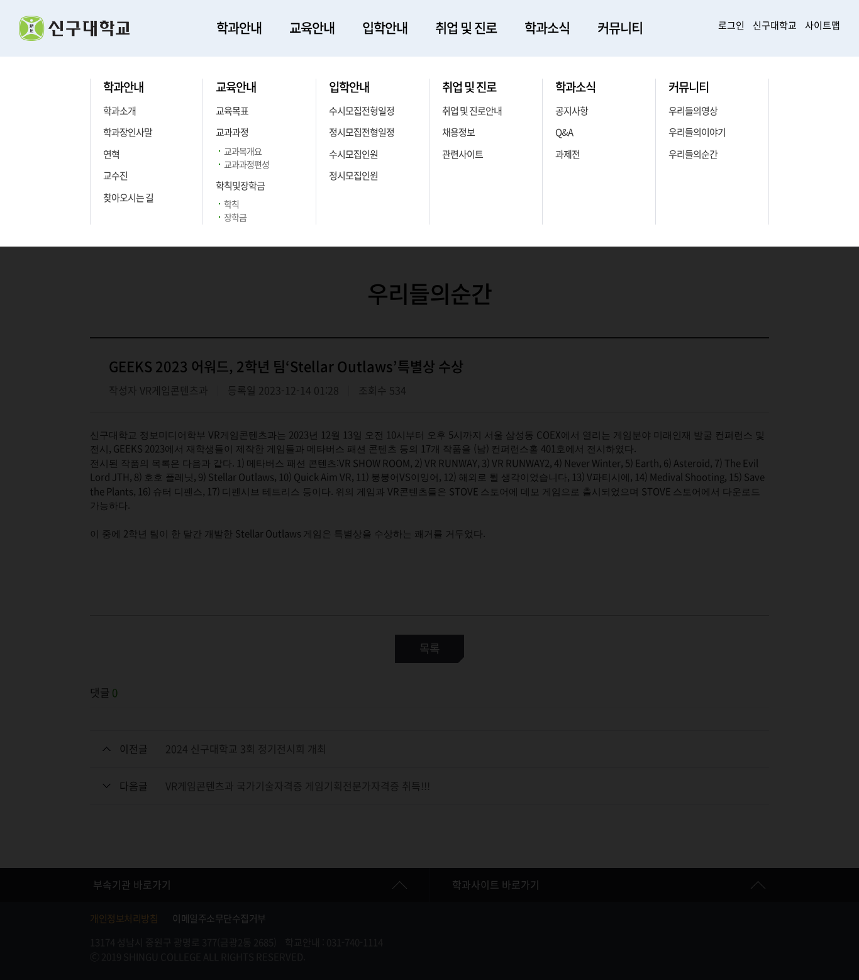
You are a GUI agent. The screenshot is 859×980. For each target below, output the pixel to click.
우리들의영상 (693, 111)
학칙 (231, 204)
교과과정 (232, 132)
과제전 (567, 154)
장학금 (235, 217)
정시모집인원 (353, 176)
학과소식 (547, 28)
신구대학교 (775, 25)
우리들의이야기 (697, 132)
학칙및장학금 (240, 186)
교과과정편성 (246, 164)
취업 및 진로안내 (472, 111)
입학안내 (384, 28)
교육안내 (312, 28)
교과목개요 (243, 151)
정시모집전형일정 (361, 132)
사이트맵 (822, 25)
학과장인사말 (127, 132)
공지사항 (571, 111)
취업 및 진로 (466, 28)
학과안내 (239, 28)
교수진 (115, 176)
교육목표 (232, 111)
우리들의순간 (693, 154)
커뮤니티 (620, 28)
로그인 (731, 25)
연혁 (111, 154)
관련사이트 (462, 154)
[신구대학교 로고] (74, 37)
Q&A (564, 132)
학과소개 (119, 111)
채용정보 (458, 132)
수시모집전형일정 (361, 111)
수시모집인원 (353, 154)
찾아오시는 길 (128, 198)
